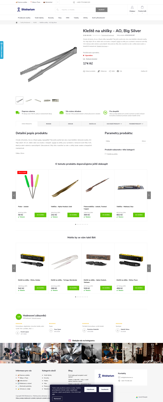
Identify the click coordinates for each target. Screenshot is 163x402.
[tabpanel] (32, 195)
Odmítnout (90, 389)
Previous (14, 195)
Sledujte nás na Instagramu (83, 340)
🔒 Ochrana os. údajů (24, 389)
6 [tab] (84, 224)
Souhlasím (104, 389)
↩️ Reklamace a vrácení (25, 383)
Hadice (46, 380)
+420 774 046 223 (126, 381)
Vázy (45, 383)
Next (149, 195)
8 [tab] (87, 224)
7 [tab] (85, 224)
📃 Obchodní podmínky (25, 386)
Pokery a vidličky (49, 386)
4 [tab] (80, 224)
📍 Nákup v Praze (35, 2)
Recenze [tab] (48, 124)
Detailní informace (102, 46)
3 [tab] (78, 224)
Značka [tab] (92, 124)
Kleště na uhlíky (112, 154)
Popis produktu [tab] (27, 124)
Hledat (102, 10)
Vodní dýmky (48, 375)
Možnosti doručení (91, 59)
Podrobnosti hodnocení (107, 35)
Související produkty (113, 124)
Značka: (144, 71)
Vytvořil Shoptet (142, 397)
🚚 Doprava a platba (21, 2)
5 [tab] (82, 224)
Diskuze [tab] (70, 124)
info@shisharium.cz (127, 377)
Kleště (118, 41)
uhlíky (40, 140)
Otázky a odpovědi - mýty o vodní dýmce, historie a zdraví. (78, 380)
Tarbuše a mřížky (49, 389)
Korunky (46, 378)
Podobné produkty (135, 124)
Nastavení (57, 399)
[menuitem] (24, 18)
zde (53, 394)
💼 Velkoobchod (47, 2)
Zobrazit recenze (36, 318)
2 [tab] (77, 224)
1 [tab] (75, 224)
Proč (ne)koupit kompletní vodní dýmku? (77, 376)
